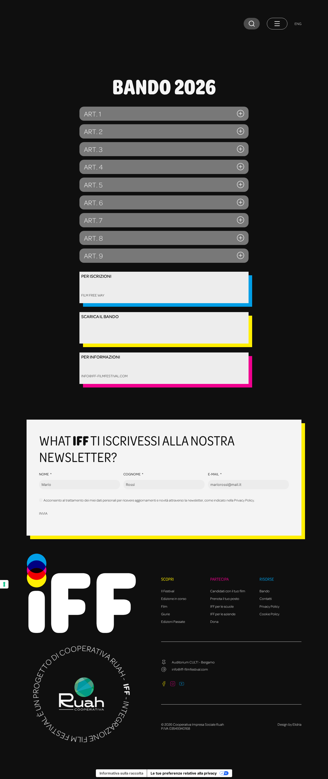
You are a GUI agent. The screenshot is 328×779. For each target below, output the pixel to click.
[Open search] (252, 23)
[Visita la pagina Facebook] (163, 683)
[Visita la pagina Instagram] (172, 683)
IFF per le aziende (222, 614)
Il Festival (167, 591)
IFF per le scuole (222, 606)
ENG (298, 24)
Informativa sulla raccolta (121, 773)
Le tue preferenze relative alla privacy (184, 773)
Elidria (297, 724)
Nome (44, 474)
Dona (214, 621)
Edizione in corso (173, 599)
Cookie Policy (269, 614)
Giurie (165, 614)
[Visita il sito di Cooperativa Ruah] (81, 694)
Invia (43, 513)
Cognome (132, 474)
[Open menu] (277, 23)
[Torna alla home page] (36, 34)
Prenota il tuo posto (224, 599)
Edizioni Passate (173, 621)
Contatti (265, 599)
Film (164, 606)
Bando (264, 591)
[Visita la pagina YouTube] (181, 683)
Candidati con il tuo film (227, 591)
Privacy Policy (269, 606)
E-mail (213, 474)
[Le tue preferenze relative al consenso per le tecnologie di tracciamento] (4, 584)
